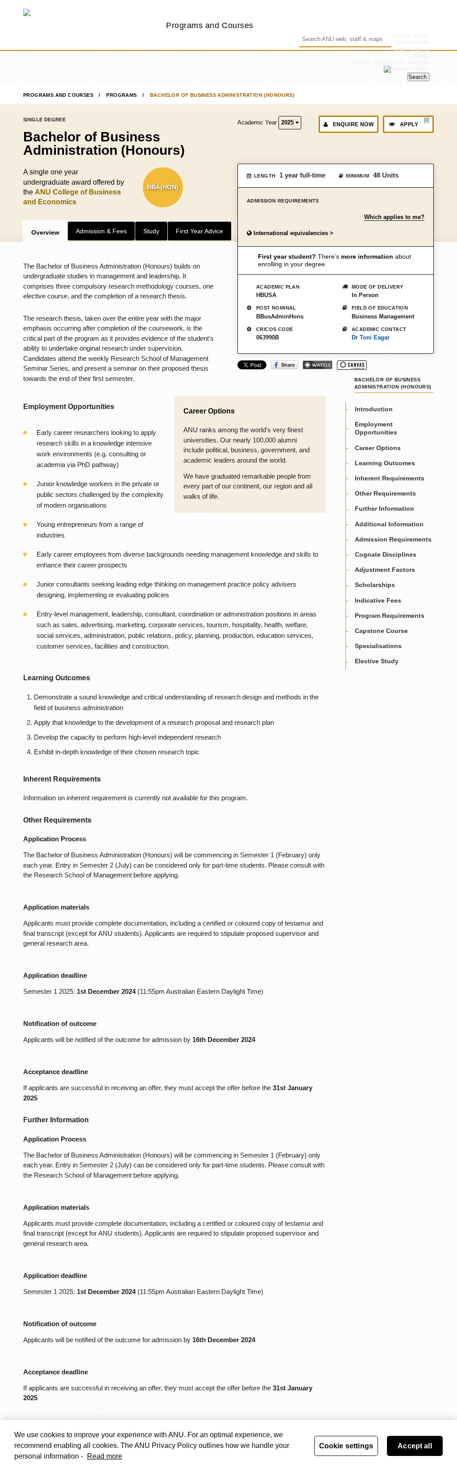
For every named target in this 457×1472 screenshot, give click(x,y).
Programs (121, 95)
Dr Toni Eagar (371, 337)
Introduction (374, 409)
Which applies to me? (394, 217)
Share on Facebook (284, 364)
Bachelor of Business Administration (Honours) (222, 95)
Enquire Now (353, 124)
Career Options (378, 447)
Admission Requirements (393, 539)
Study (151, 231)
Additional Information (389, 524)
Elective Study (377, 661)
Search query (410, 35)
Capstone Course (381, 630)
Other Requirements (385, 493)
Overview (45, 232)
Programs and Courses (209, 25)
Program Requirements (389, 615)
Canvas (352, 365)
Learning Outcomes (385, 463)
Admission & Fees (101, 231)
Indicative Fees (378, 600)
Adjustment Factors (385, 569)
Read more (104, 1456)
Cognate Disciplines (385, 554)
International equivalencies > (292, 233)
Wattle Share (317, 364)
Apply (409, 124)
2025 (288, 122)
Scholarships (375, 584)
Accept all (415, 1446)
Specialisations (378, 645)
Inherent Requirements (389, 478)
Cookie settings (346, 1446)
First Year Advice (199, 231)
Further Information (384, 508)
